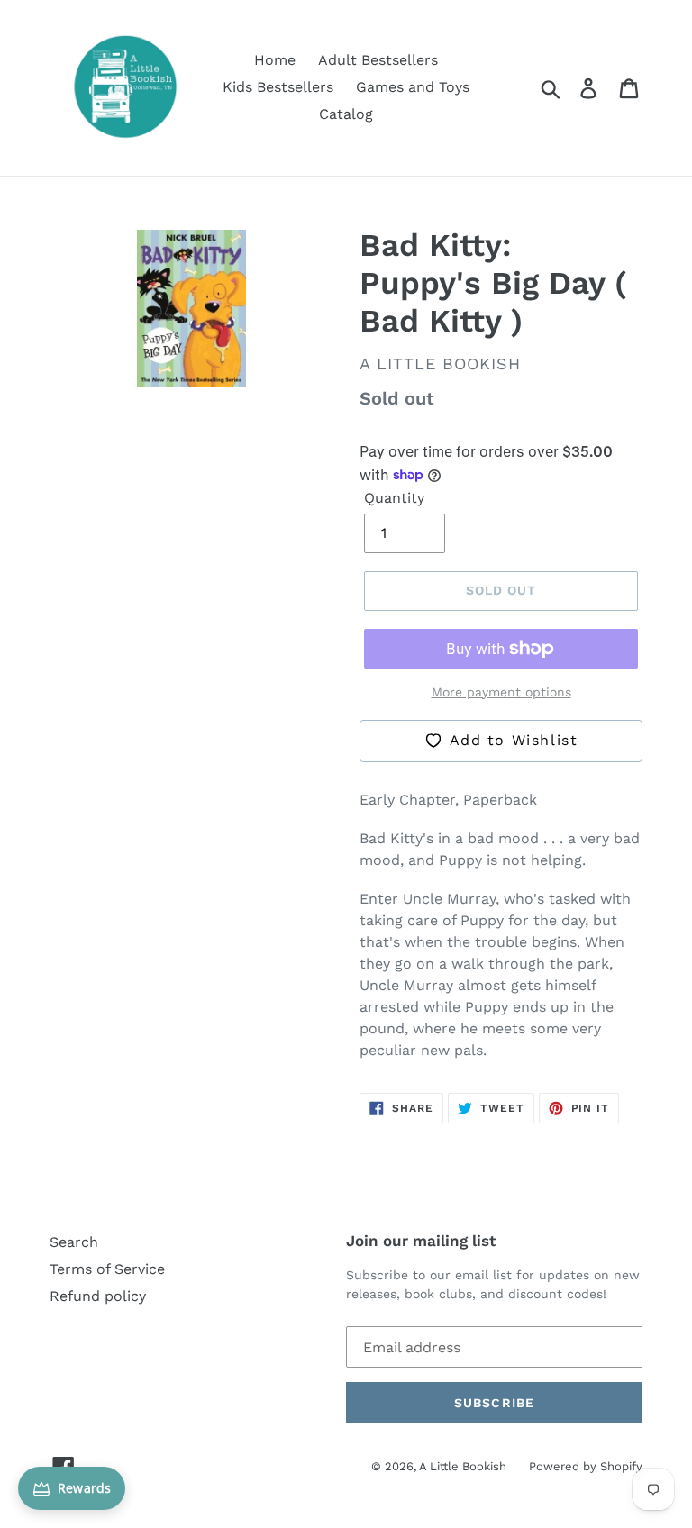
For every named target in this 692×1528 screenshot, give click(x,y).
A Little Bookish (462, 1466)
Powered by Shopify (585, 1466)
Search (74, 1242)
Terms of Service (107, 1269)
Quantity (394, 497)
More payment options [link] (501, 692)
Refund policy (98, 1296)
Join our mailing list (421, 1241)
